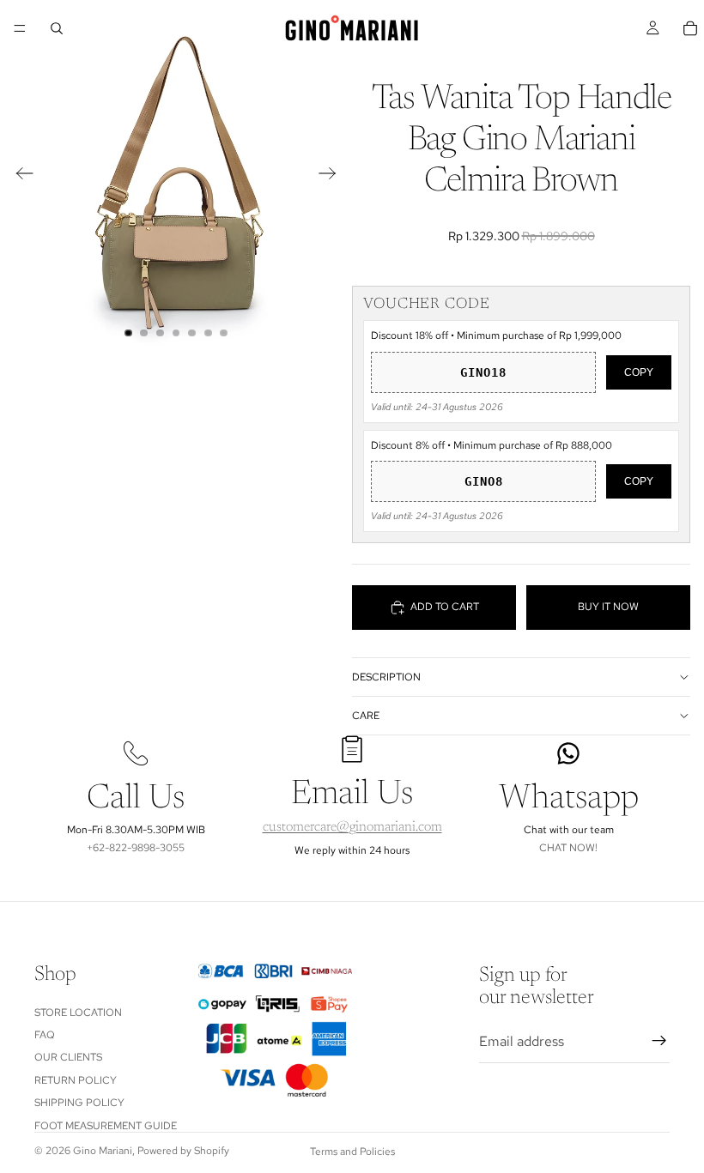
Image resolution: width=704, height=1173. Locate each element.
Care (365, 716)
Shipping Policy (79, 1103)
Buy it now (608, 607)
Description (386, 677)
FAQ (44, 1035)
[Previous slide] (19, 176)
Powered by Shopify (183, 1151)
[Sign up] (659, 1042)
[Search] (57, 28)
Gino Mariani (102, 1151)
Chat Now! (568, 848)
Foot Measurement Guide (105, 1126)
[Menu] (19, 28)
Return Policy (75, 1080)
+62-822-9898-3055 (136, 848)
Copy (638, 372)
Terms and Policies (352, 1151)
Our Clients (68, 1058)
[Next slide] (332, 176)
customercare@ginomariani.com (352, 827)
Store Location (78, 1012)
